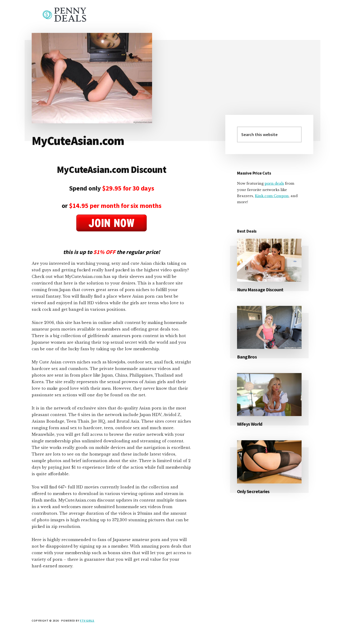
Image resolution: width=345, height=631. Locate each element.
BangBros (247, 357)
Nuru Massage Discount (260, 289)
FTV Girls (87, 620)
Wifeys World (249, 424)
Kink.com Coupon (272, 196)
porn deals (274, 183)
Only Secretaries (253, 491)
